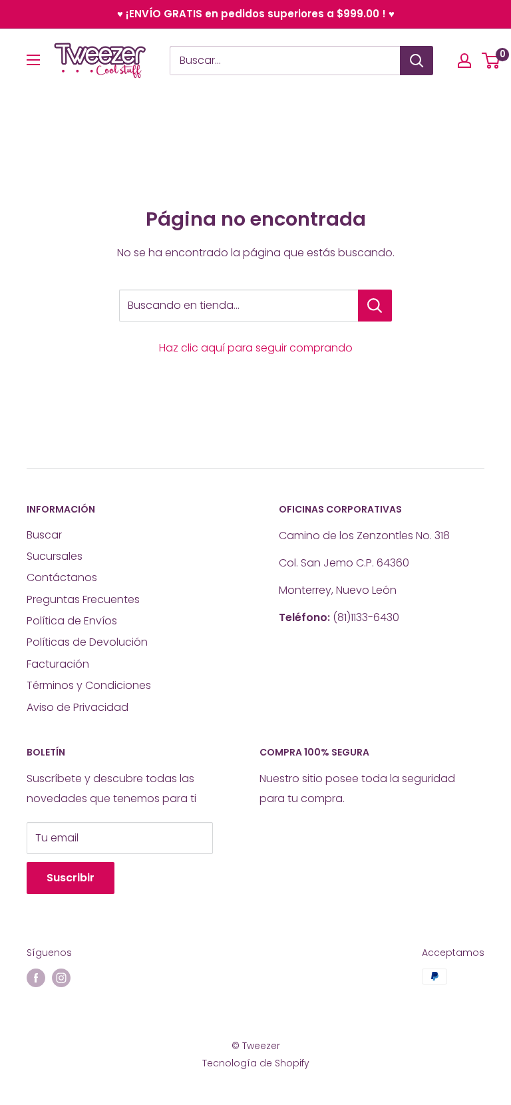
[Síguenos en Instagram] (61, 978)
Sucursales (55, 556)
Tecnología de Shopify (255, 1063)
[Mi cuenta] (464, 60)
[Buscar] (416, 60)
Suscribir (70, 877)
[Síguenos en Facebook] (36, 978)
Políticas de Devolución (87, 642)
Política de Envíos (72, 620)
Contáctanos (62, 577)
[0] (491, 61)
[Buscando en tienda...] (375, 306)
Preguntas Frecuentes (83, 599)
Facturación (58, 664)
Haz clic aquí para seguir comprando (256, 347)
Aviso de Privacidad (77, 707)
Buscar (44, 535)
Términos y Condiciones (89, 685)
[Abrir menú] (33, 60)
